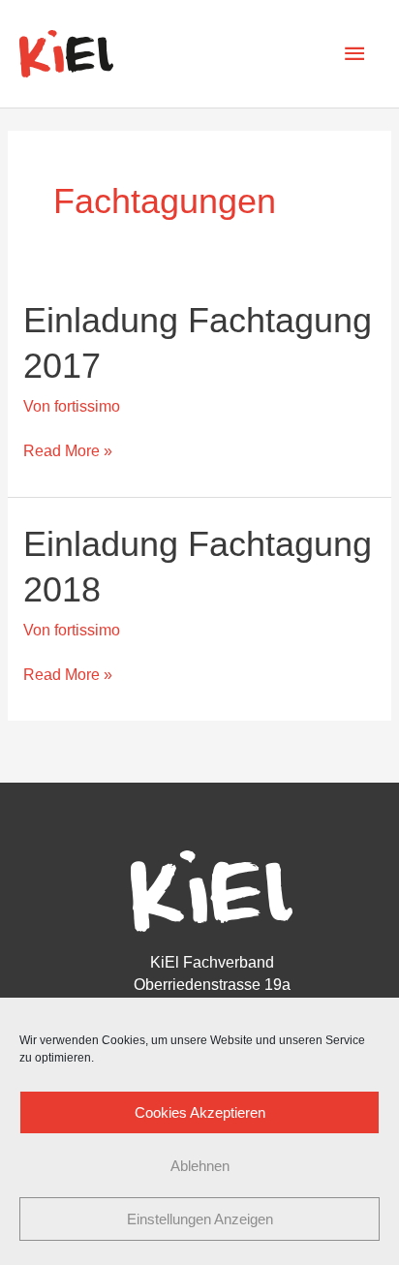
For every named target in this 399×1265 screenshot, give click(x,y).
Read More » (67, 449)
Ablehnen (200, 1165)
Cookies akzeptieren (200, 1112)
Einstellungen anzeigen (200, 1219)
